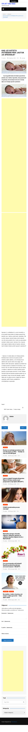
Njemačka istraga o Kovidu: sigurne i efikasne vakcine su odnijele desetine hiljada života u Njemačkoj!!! (13, 536)
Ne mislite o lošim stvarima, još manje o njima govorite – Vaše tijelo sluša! (12, 595)
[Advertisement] (14, 35)
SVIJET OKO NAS (8, 4)
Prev (5, 427)
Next (22, 427)
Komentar (7, 613)
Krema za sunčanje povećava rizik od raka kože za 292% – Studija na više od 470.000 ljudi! (13, 451)
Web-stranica (5, 633)
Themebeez (14, 721)
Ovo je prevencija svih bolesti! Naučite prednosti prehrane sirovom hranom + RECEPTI (12, 565)
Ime (6, 621)
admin (4, 58)
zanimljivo (6, 591)
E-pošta (7, 627)
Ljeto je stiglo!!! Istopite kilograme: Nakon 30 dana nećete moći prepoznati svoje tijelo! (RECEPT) (13, 480)
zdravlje (23, 58)
